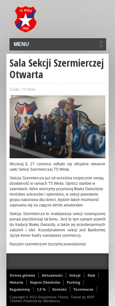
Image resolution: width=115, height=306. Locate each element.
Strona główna (22, 275)
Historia (16, 282)
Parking (73, 282)
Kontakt (59, 289)
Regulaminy (20, 289)
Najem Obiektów (45, 282)
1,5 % (41, 289)
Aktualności (52, 275)
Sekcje (75, 275)
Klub (91, 275)
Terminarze (83, 289)
